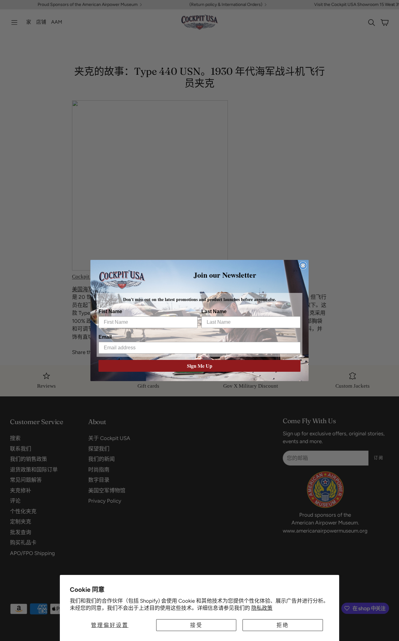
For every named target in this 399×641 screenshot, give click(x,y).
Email (105, 337)
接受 (196, 625)
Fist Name (110, 311)
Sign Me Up (199, 365)
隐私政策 (261, 608)
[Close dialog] (303, 265)
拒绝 (282, 625)
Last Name (214, 311)
